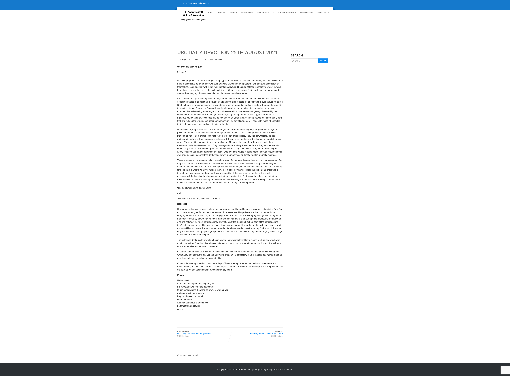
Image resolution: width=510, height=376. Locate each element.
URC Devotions (216, 59)
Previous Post (194, 333)
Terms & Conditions (283, 369)
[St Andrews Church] (194, 17)
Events (233, 13)
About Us (221, 13)
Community (263, 13)
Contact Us (323, 13)
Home (209, 13)
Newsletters (306, 13)
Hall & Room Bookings (284, 13)
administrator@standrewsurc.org (197, 3)
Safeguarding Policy (262, 369)
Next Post (266, 333)
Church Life (247, 13)
